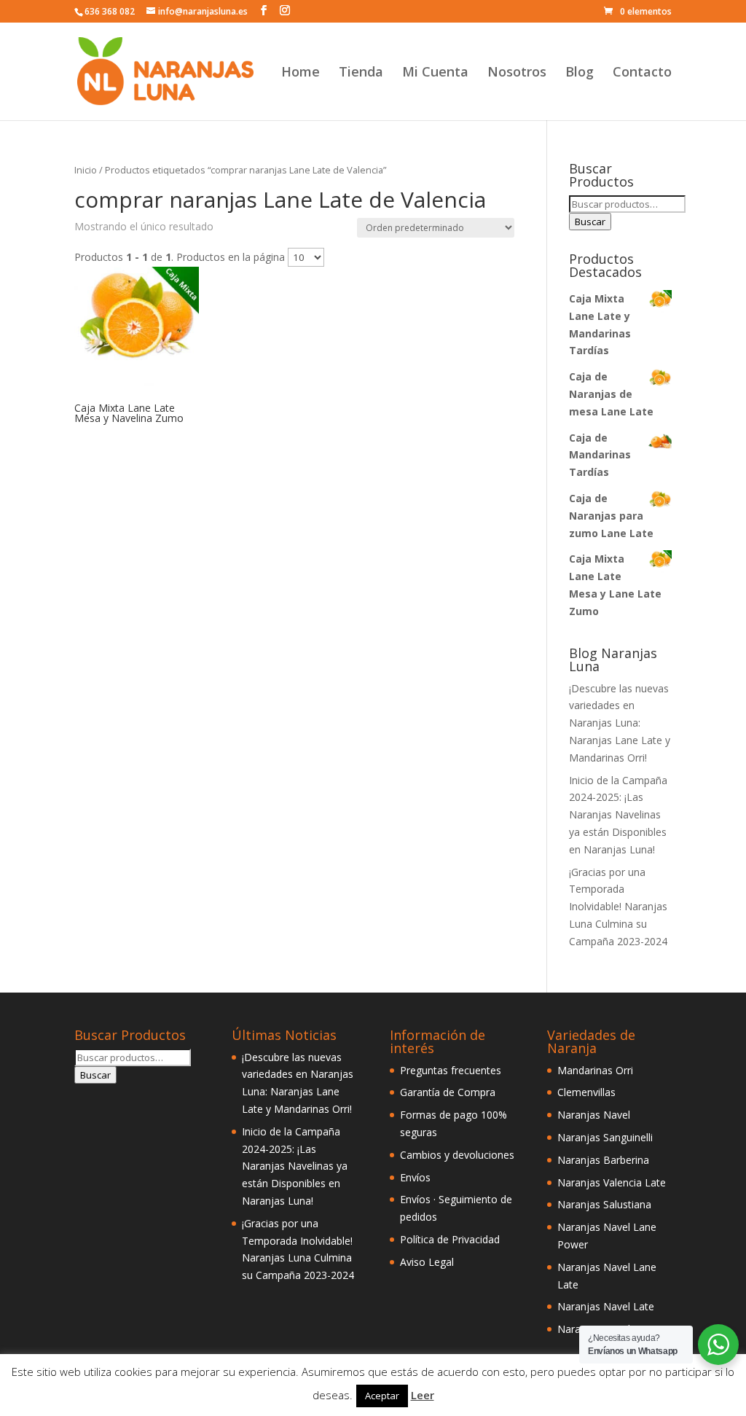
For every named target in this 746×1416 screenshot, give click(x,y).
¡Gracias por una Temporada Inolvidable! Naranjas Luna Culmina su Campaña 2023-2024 (618, 906)
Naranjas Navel (593, 1115)
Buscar (590, 221)
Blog (579, 73)
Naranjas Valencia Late (611, 1182)
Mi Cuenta (435, 73)
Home (300, 73)
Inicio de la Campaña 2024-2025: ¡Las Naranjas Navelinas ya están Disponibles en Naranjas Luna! (618, 814)
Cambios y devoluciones (457, 1155)
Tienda (361, 73)
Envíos (415, 1177)
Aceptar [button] (382, 1395)
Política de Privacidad (450, 1239)
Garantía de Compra (447, 1092)
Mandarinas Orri (595, 1070)
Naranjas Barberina (603, 1160)
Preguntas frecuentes (450, 1070)
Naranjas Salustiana (604, 1204)
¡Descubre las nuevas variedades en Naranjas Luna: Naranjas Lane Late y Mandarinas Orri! (619, 722)
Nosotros (516, 73)
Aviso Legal (427, 1262)
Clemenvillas (586, 1092)
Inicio (85, 169)
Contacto (642, 73)
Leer (422, 1395)
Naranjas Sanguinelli (605, 1137)
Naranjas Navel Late (605, 1306)
